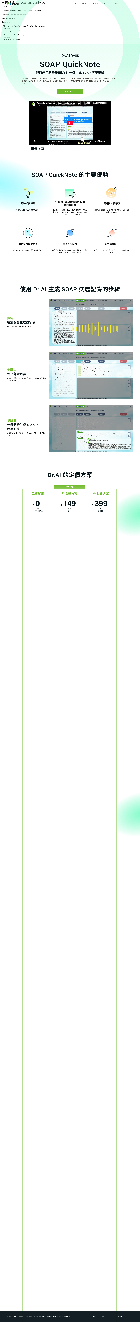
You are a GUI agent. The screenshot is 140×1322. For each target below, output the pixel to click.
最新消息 (107, 3)
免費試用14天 (70, 91)
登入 (126, 3)
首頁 (75, 3)
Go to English (98, 1316)
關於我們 (85, 3)
